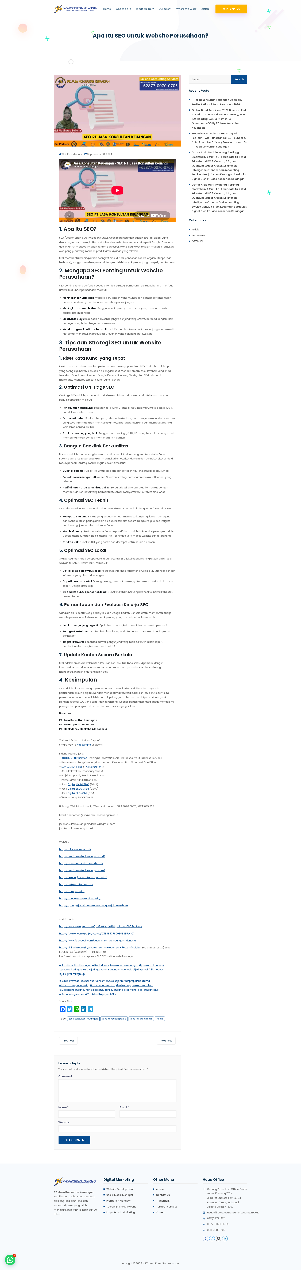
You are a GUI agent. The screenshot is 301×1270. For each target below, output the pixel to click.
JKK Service (198, 235)
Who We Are (123, 9)
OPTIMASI (197, 241)
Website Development (120, 1189)
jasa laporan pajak (141, 1018)
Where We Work (186, 9)
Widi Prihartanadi (71, 154)
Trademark (162, 1200)
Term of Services (166, 1206)
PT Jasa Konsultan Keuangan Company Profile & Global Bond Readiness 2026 (217, 102)
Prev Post (68, 1040)
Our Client (165, 9)
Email (124, 1107)
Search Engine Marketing (121, 1206)
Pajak (160, 1018)
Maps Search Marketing (120, 1212)
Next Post (166, 1040)
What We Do (144, 9)
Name (63, 1107)
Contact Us (163, 1195)
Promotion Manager (118, 1200)
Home (107, 9)
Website (63, 1122)
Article (205, 9)
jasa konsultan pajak (114, 1018)
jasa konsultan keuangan (83, 1018)
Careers (161, 1212)
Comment (65, 1076)
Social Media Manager (119, 1195)
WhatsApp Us (231, 9)
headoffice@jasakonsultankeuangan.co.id (233, 1212)
